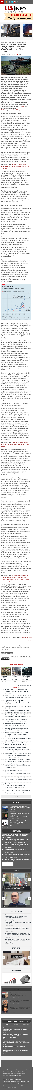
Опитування (16, 831)
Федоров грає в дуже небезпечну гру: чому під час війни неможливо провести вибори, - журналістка (20, 815)
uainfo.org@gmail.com (22, 1085)
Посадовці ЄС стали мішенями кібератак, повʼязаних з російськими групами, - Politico (20, 808)
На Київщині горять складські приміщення (14, 1046)
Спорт (8, 1073)
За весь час (25, 1024)
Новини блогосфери (20, 42)
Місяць (16, 1024)
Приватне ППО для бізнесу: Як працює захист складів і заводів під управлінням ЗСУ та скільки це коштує (20, 823)
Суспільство (22, 1069)
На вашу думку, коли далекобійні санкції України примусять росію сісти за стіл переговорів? (15, 835)
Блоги (16, 989)
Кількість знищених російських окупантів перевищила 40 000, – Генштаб (16, 166)
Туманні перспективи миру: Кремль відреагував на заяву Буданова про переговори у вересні (15, 785)
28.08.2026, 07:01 (9, 919)
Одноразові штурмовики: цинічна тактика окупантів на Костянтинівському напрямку (19, 994)
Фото (16, 870)
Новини (16, 687)
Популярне (23, 1021)
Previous (2, 31)
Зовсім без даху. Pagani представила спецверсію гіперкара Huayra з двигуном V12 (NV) (17, 928)
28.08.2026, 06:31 (9, 925)
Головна (4, 1069)
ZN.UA (3, 110)
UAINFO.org (16, 110)
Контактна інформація (12, 1085)
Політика (17, 1069)
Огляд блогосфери (21, 1073)
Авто (23, 1071)
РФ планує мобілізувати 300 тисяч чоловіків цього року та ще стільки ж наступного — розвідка (17, 791)
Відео (15, 1073)
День (7, 1024)
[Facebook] (9, 2)
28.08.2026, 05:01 (9, 943)
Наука (12, 1071)
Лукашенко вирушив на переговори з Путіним (18, 706)
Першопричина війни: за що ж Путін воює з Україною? (19, 1001)
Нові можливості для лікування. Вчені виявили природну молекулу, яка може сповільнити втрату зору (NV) (17, 941)
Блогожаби (16, 948)
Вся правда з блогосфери (7, 42)
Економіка (28, 1069)
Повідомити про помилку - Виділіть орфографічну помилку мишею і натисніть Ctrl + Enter (15, 647)
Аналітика (16, 803)
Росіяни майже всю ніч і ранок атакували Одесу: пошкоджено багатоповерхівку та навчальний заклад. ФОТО (15, 1029)
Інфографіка (16, 970)
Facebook (25, 637)
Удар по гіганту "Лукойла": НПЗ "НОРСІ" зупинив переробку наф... (22, 35)
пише (22, 106)
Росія (2, 653)
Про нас (4, 1085)
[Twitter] (12, 2)
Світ (4, 1071)
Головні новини (10, 1069)
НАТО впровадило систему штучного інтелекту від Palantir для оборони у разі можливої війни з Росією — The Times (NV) (17, 934)
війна (6, 653)
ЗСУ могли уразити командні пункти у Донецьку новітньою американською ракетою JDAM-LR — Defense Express (16, 771)
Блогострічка (16, 912)
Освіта (19, 1071)
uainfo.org (19, 1081)
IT (25, 1071)
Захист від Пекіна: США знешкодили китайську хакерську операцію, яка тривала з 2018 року (18, 765)
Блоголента (5, 1075)
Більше (16, 796)
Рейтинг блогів (12, 1075)
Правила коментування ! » (25, 685)
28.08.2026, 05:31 (9, 937)
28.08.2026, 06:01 (9, 931)
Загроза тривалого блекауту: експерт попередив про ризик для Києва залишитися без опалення (18, 749)
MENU (2, 2)
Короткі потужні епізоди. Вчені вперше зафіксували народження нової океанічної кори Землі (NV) (18, 922)
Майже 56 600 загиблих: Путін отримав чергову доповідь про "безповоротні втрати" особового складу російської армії (15, 578)
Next (31, 31)
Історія (16, 1071)
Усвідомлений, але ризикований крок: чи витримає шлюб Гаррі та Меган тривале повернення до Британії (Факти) (16, 916)
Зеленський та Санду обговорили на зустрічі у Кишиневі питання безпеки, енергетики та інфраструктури (18, 755)
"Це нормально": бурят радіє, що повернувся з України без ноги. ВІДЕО (15, 444)
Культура (8, 1071)
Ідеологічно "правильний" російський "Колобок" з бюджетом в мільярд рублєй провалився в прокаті (20, 1008)
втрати (11, 653)
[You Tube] (14, 2)
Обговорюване (11, 1021)
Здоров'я (5, 1073)
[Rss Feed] (6, 2)
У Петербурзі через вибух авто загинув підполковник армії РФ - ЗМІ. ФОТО (14, 887)
